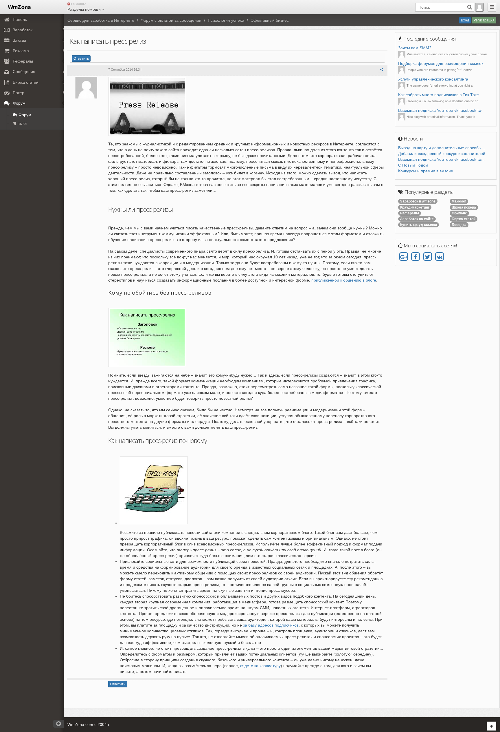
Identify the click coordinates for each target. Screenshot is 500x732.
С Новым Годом (413, 165)
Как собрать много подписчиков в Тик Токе (438, 94)
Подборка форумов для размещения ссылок (440, 63)
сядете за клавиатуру (260, 665)
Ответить (81, 58)
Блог (22, 123)
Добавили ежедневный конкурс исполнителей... (443, 153)
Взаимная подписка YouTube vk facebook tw (439, 110)
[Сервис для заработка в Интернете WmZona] (19, 6)
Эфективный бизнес (270, 20)
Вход (465, 20)
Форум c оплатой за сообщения (171, 20)
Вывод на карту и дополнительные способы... (441, 147)
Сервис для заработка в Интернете (100, 20)
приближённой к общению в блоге (343, 280)
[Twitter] (427, 257)
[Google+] (403, 257)
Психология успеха (226, 20)
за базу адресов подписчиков (270, 625)
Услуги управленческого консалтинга (433, 79)
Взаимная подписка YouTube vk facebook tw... (441, 159)
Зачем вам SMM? (414, 47)
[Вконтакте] (439, 257)
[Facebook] (415, 257)
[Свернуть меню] (492, 7)
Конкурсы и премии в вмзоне (425, 171)
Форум (24, 114)
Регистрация (484, 20)
